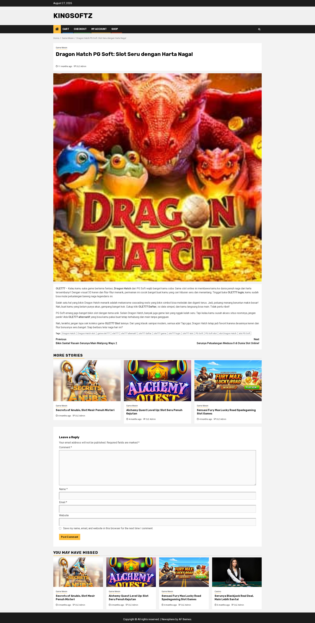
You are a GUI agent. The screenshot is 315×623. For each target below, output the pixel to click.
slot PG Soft (244, 333)
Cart (66, 29)
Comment (65, 447)
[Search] (259, 29)
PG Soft (199, 333)
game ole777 (103, 333)
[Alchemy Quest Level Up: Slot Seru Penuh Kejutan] (157, 380)
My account (99, 29)
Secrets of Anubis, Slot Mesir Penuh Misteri (85, 410)
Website (64, 515)
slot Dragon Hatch (227, 333)
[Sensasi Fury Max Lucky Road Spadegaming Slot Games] (228, 380)
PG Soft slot (211, 333)
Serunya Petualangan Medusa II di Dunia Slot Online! (228, 341)
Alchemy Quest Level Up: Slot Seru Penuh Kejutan (128, 597)
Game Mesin (61, 48)
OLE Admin (81, 66)
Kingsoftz (73, 16)
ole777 (115, 333)
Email (63, 502)
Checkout (80, 29)
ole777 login (174, 333)
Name (63, 489)
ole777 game (160, 333)
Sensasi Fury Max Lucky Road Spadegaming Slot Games (181, 597)
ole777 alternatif (128, 333)
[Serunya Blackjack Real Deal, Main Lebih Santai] (237, 572)
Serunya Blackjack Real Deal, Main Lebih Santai (234, 597)
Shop (114, 29)
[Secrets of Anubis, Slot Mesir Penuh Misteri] (87, 380)
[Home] (57, 29)
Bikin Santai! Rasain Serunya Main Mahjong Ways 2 (86, 341)
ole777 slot (188, 333)
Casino (218, 591)
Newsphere (168, 619)
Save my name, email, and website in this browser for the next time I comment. (108, 528)
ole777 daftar (145, 333)
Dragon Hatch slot (86, 333)
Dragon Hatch (68, 333)
